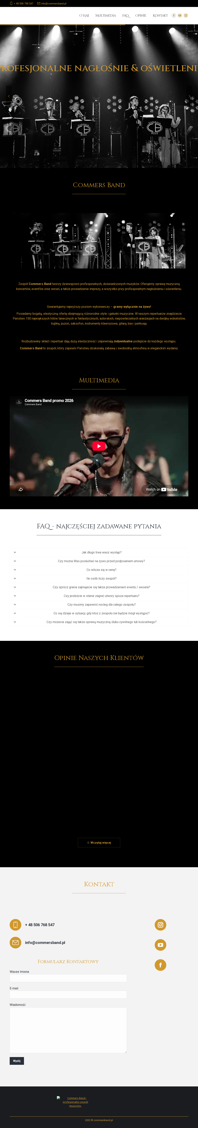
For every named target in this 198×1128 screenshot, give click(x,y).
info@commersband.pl (53, 3)
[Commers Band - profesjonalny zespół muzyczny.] (75, 1106)
